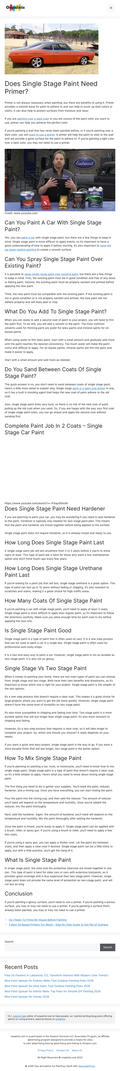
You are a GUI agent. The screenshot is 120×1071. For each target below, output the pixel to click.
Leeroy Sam (19, 1016)
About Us (77, 1050)
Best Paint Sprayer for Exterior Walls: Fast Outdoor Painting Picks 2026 (49, 980)
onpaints (60, 1019)
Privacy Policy (45, 1050)
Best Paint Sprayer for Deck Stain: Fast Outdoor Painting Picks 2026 (47, 986)
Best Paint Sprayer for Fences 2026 (27, 996)
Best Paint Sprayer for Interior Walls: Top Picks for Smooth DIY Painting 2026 (53, 991)
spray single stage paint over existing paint (51, 274)
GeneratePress (86, 1066)
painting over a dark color (33, 118)
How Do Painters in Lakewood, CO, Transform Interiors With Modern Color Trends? (56, 975)
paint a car (28, 237)
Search (9, 941)
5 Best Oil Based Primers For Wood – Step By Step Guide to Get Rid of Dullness (58, 924)
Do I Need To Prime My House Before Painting (38, 919)
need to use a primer (42, 134)
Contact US (62, 1050)
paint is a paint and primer (88, 388)
